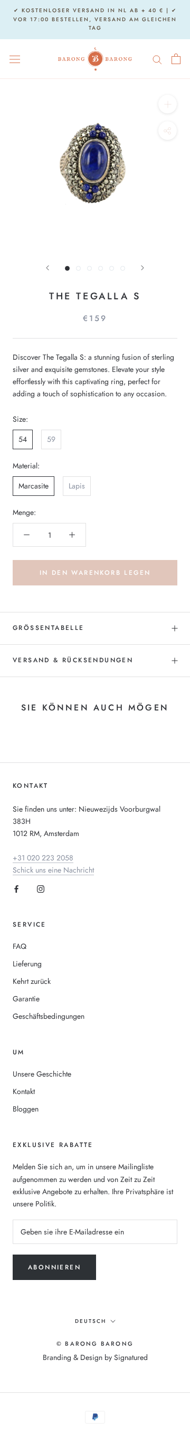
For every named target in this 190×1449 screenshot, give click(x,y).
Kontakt (24, 1091)
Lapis (77, 486)
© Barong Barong (95, 1343)
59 (51, 439)
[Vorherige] (47, 267)
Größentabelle (48, 628)
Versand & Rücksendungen (73, 660)
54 (22, 439)
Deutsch (90, 1321)
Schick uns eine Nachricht (53, 870)
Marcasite (33, 486)
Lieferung (27, 963)
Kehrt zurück (32, 981)
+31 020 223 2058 (43, 857)
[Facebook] (16, 888)
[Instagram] (40, 888)
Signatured (131, 1357)
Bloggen (26, 1109)
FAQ (19, 946)
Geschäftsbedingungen (48, 1016)
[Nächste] (142, 267)
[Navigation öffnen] (15, 59)
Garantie (26, 998)
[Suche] (157, 58)
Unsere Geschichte (42, 1074)
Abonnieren (54, 1267)
